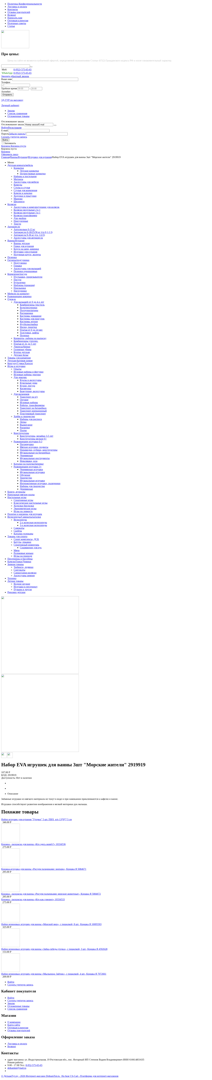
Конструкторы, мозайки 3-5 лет (36, 436)
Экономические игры (25, 508)
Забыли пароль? (17, 133)
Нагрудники (20, 290)
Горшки (18, 265)
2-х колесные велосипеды (33, 522)
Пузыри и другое (23, 589)
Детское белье (21, 355)
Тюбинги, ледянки (23, 567)
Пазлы (23, 430)
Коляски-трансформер (25, 215)
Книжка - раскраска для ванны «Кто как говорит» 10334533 (33, 899)
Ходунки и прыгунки (25, 196)
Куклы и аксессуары (30, 380)
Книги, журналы (16, 491)
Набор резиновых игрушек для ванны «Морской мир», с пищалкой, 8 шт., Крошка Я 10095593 (51, 924)
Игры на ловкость (23, 511)
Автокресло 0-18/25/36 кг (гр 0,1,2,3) (33, 232)
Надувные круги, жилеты (27, 254)
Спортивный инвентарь (26, 544)
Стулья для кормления (25, 190)
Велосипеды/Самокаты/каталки (24, 517)
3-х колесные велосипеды (33, 525)
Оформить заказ (9, 154)
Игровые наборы (29, 402)
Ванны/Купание (18, 157)
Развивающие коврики (19, 296)
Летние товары (15, 581)
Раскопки (25, 427)
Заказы (11, 110)
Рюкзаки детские (16, 592)
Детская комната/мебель (20, 165)
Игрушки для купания (40, 157)
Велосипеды (20, 519)
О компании (13, 1022)
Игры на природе (23, 556)
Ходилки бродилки (24, 505)
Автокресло (13, 226)
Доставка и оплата (17, 6)
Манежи (18, 198)
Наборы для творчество (32, 486)
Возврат (11, 15)
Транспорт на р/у (29, 397)
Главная (5, 157)
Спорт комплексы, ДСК (26, 539)
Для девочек (20, 377)
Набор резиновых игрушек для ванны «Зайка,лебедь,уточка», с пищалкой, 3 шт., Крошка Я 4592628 (54, 949)
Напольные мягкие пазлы (21, 494)
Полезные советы (16, 23)
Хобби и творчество (24, 416)
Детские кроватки (29, 170)
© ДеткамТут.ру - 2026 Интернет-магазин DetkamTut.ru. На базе (35, 1076)
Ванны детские (22, 243)
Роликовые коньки (23, 553)
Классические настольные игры (30, 503)
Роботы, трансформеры (32, 405)
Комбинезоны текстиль (32, 304)
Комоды (18, 184)
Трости (17, 224)
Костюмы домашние (30, 316)
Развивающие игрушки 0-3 (28, 441)
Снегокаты (19, 570)
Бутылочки (19, 282)
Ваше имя (6, 79)
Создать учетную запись (14, 137)
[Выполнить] (55, 125)
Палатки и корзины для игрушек (24, 514)
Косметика (25, 388)
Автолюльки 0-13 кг (24, 229)
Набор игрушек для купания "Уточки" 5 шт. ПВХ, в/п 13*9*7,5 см (36, 819)
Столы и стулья (22, 187)
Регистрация (14, 127)
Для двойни (20, 218)
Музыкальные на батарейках (35, 452)
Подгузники (20, 263)
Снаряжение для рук (31, 547)
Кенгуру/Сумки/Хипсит (20, 363)
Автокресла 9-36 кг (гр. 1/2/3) (29, 235)
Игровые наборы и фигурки (28, 371)
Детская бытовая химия (19, 360)
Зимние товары (15, 564)
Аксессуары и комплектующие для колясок (36, 207)
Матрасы (18, 179)
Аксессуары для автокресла (28, 237)
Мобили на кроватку (18, 293)
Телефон (5, 82)
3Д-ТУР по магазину (12, 100)
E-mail (4, 130)
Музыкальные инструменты (35, 458)
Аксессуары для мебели (26, 182)
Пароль (5, 133)
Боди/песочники (28, 307)
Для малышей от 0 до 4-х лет (29, 302)
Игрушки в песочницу (26, 586)
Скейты (18, 531)
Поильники (20, 288)
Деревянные (26, 455)
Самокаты (19, 528)
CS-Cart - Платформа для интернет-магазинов (94, 1076)
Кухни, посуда (27, 385)
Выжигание (26, 424)
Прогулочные (21, 221)
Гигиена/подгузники (18, 260)
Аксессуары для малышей (27, 268)
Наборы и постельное (25, 176)
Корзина (5, 151)
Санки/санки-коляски (25, 572)
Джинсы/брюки (22, 346)
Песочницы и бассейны (20, 558)
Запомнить (10, 143)
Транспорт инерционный (33, 411)
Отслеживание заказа (12, 124)
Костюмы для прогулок (32, 318)
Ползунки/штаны (29, 310)
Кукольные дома (28, 383)
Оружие (24, 399)
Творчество (26, 478)
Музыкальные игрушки (32, 472)
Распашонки (26, 313)
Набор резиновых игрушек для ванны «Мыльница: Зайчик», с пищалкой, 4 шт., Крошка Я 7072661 (53, 974)
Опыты (17, 369)
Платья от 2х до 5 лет (25, 344)
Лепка (23, 422)
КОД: (4, 775)
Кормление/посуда (17, 274)
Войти (4, 127)
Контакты (12, 9)
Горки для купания (24, 246)
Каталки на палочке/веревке (29, 464)
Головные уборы (22, 349)
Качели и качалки (23, 193)
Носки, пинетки (28, 327)
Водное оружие (22, 584)
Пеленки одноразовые (25, 271)
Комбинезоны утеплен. (26, 341)
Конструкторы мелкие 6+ (33, 438)
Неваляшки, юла (28, 461)
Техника (11, 578)
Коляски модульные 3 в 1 (27, 212)
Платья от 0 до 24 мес (31, 330)
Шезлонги (19, 201)
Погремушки (27, 444)
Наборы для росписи (31, 419)
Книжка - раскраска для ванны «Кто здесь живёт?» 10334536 (33, 844)
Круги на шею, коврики (26, 249)
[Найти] (31, 66)
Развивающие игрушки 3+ (28, 466)
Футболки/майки (29, 324)
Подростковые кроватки (33, 173)
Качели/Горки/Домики (19, 561)
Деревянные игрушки (31, 469)
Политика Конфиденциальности (24, 3)
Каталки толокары (23, 533)
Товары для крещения (19, 357)
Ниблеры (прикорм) (24, 285)
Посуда (17, 279)
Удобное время (9, 88)
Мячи (17, 550)
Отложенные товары (18, 116)
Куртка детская (22, 352)
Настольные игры (16, 497)
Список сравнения (17, 113)
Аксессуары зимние (24, 575)
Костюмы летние (29, 321)
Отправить (7, 95)
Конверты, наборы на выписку (30, 338)
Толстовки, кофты (29, 332)
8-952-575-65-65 (34, 1065)
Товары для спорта (17, 536)
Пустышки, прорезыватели (28, 277)
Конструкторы (21, 433)
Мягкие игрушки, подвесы (34, 447)
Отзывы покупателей (18, 12)
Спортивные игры (23, 500)
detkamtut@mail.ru (16, 1068)
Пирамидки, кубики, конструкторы (38, 450)
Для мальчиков (21, 394)
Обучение (25, 475)
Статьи (11, 26)
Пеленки (12, 257)
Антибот (6, 91)
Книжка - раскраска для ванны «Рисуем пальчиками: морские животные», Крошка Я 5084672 (51, 894)
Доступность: (8, 778)
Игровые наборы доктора (27, 374)
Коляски (11, 204)
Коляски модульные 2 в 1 (27, 210)
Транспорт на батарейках (33, 408)
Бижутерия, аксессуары (32, 391)
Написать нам (14, 17)
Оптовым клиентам (17, 20)
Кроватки (19, 168)
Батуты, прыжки (22, 542)
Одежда (11, 299)
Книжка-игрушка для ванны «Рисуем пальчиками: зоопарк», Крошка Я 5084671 (43, 869)
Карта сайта (13, 1025)
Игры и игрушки (16, 366)
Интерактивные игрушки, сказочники (40, 483)
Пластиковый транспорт (33, 413)
